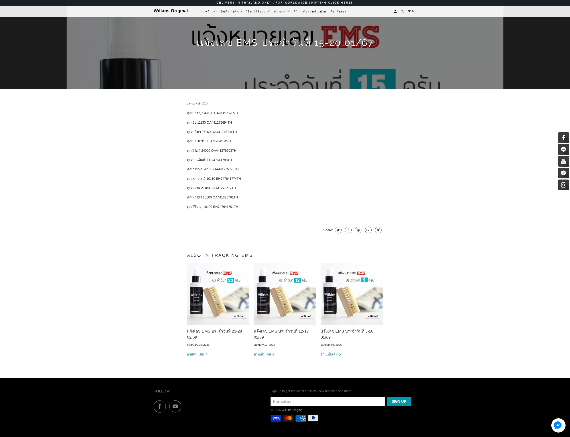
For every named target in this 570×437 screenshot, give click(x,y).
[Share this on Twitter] (338, 230)
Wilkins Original (171, 10)
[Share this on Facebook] (348, 230)
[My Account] (395, 11)
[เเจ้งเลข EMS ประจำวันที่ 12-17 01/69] (285, 294)
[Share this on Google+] (368, 230)
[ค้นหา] (402, 11)
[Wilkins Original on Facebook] (161, 406)
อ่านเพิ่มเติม (196, 354)
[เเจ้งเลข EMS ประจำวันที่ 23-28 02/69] (218, 294)
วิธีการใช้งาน (256, 11)
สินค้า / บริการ (232, 11)
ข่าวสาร (280, 11)
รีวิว (297, 11)
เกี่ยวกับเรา (338, 11)
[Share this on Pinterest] (358, 230)
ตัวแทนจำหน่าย (314, 11)
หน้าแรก (211, 11)
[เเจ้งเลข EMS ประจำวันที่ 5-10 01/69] (352, 294)
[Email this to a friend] (378, 230)
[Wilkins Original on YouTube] (176, 406)
